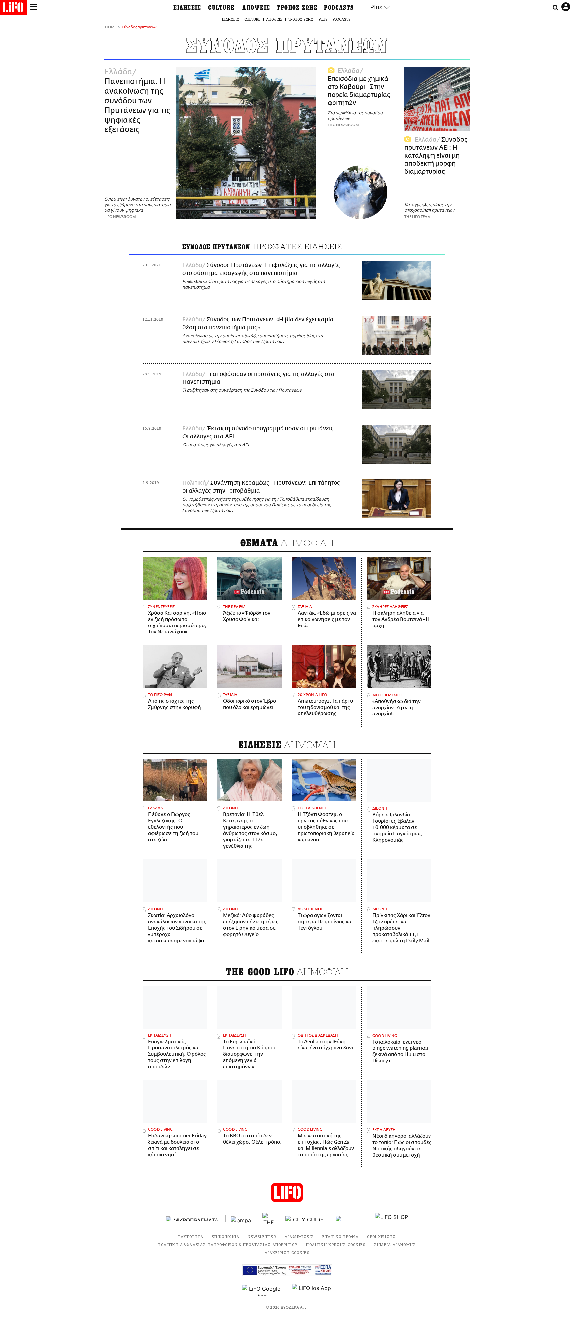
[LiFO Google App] (262, 1290)
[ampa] (241, 1218)
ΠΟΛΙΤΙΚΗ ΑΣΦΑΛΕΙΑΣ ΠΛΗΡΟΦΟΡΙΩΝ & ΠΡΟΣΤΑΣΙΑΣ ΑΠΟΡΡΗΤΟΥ (228, 1244)
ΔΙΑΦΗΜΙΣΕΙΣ (299, 1236)
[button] (33, 8)
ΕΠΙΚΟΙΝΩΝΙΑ (225, 1236)
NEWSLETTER (262, 1236)
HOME (110, 27)
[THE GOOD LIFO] (268, 1218)
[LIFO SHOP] (391, 1218)
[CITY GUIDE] (305, 1218)
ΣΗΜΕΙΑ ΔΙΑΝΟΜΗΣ (395, 1244)
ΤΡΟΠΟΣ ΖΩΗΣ (297, 7)
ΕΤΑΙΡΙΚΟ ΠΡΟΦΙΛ (340, 1236)
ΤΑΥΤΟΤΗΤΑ (190, 1236)
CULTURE (221, 7)
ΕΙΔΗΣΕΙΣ (187, 7)
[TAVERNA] (350, 1218)
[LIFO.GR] (13, 8)
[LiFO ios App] (312, 1290)
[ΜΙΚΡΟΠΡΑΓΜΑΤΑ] (193, 1218)
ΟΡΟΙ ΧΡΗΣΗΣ (381, 1236)
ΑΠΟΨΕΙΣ (256, 7)
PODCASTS (339, 7)
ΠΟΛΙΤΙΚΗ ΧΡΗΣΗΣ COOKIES (335, 1244)
